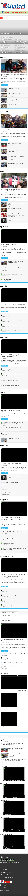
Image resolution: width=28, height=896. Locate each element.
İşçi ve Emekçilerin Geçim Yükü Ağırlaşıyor (14, 74)
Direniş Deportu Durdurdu (13, 88)
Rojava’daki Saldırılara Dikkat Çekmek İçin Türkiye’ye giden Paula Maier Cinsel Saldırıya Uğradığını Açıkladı (17, 215)
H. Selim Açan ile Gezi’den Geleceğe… (11, 666)
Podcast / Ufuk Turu (7, 556)
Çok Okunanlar (13, 737)
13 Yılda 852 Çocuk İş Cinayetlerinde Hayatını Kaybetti (14, 320)
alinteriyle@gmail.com (5, 890)
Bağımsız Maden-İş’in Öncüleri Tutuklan (12, 18)
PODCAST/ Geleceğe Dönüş (9, 615)
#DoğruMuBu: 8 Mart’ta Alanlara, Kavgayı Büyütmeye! (14, 531)
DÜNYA (2, 392)
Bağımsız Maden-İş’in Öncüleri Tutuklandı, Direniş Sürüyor (15, 754)
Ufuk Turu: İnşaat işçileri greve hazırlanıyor (12, 605)
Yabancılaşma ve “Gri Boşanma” (15, 208)
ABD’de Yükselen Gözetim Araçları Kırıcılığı (12, 427)
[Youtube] (15, 866)
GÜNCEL (3, 57)
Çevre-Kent (4, 337)
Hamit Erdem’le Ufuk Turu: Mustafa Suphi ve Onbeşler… (15, 589)
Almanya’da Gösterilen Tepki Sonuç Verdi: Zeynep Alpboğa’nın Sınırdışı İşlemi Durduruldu (15, 760)
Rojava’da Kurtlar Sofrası (8, 543)
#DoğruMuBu (4, 500)
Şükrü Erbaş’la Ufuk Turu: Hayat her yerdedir (12, 595)
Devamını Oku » (4, 85)
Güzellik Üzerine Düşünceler (14, 219)
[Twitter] (13, 866)
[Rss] (8, 866)
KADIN (2, 171)
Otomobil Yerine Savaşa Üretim (14, 143)
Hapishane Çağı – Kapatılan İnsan (11, 463)
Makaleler (14, 618)
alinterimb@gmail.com (5, 887)
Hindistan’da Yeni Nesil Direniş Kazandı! (13, 304)
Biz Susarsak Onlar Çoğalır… (12, 831)
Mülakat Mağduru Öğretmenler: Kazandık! (17, 99)
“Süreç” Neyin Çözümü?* (8, 244)
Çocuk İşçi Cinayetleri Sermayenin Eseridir (12, 330)
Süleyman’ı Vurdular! (7, 279)
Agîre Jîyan (4, 227)
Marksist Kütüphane (6, 620)
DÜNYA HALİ (4, 446)
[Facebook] (10, 866)
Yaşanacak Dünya (5, 874)
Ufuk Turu (16, 620)
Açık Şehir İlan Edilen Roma (9, 492)
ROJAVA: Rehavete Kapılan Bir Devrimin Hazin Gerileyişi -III (12, 779)
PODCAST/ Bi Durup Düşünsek (9, 612)
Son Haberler (4, 737)
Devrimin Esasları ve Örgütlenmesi (13, 848)
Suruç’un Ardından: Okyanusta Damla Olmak (12, 274)
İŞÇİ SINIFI (4, 112)
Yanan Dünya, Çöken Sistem (9, 369)
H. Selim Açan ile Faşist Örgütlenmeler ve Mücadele (14, 653)
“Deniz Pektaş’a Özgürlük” (8, 433)
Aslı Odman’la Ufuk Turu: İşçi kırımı (10, 600)
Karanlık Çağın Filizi (5, 690)
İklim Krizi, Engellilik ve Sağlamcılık (10, 380)
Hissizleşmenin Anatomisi (13, 104)
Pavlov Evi (5, 487)
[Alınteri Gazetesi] (14, 5)
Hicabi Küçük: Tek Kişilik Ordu (9, 315)
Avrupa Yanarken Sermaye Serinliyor (11, 385)
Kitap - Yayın (4, 673)
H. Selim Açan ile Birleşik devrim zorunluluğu (12, 662)
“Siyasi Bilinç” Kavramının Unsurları (10, 482)
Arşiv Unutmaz (5, 618)
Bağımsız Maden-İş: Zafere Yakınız (15, 163)
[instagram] (18, 866)
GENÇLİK (3, 286)
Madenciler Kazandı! (7, 33)
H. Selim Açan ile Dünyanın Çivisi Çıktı (11, 658)
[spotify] (20, 866)
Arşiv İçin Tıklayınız (5, 869)
